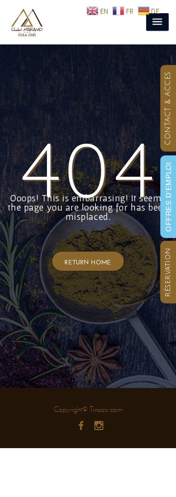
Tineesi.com (106, 409)
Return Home (88, 261)
